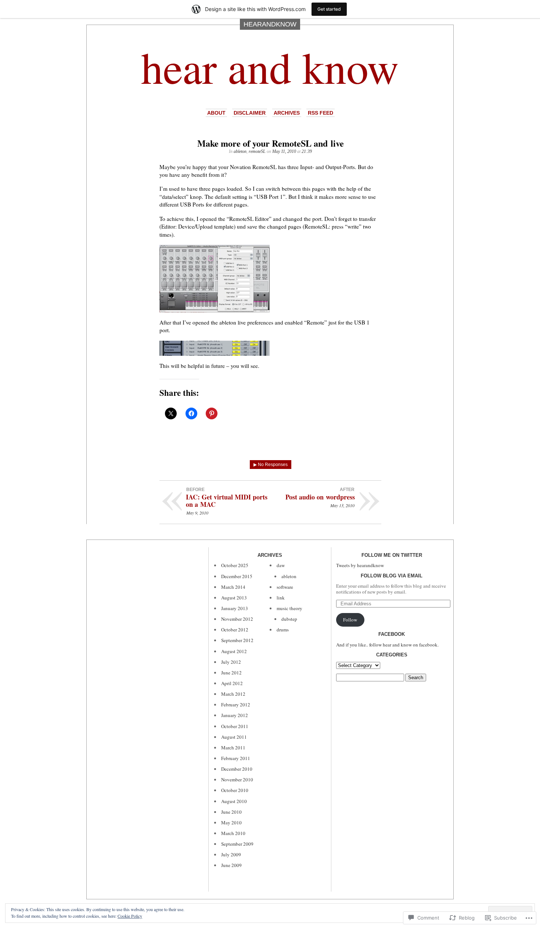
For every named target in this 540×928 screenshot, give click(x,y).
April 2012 (232, 683)
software (285, 587)
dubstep (289, 619)
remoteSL (257, 151)
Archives (287, 113)
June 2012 (231, 672)
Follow (350, 619)
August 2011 (234, 737)
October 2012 (234, 629)
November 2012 (237, 619)
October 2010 (234, 790)
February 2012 (235, 704)
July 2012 (231, 662)
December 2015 (236, 576)
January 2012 (234, 715)
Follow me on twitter (391, 555)
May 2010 (231, 822)
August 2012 (234, 651)
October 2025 (234, 565)
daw (281, 565)
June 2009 (231, 865)
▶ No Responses (270, 464)
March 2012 (233, 694)
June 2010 (231, 812)
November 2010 (237, 779)
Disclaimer (250, 113)
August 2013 (234, 597)
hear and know (270, 66)
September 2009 (237, 844)
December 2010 (236, 769)
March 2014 (233, 587)
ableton (240, 151)
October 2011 (234, 726)
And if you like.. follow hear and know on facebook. (387, 644)
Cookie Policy (130, 916)
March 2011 (233, 747)
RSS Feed (320, 113)
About (216, 113)
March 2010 (233, 833)
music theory (289, 608)
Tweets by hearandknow (360, 565)
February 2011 (235, 758)
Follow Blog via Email (391, 575)
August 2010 (234, 801)
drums (283, 629)
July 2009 (231, 854)
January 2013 (234, 608)
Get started (329, 9)
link (281, 597)
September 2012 (237, 640)
